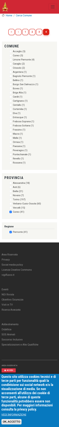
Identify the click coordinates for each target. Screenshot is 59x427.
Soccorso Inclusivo (12, 339)
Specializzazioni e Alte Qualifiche (20, 344)
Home (9, 15)
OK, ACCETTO (11, 421)
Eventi (5, 289)
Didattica (6, 329)
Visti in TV (7, 304)
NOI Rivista (8, 294)
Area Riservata (10, 254)
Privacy (6, 259)
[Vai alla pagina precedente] (18, 32)
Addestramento (10, 324)
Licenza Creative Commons (17, 269)
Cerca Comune (24, 15)
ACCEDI (10, 370)
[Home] (5, 7)
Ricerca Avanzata (11, 309)
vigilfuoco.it (8, 274)
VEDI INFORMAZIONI (13, 414)
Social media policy (12, 264)
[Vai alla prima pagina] (11, 32)
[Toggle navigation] (52, 7)
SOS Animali (8, 334)
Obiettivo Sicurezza (12, 299)
